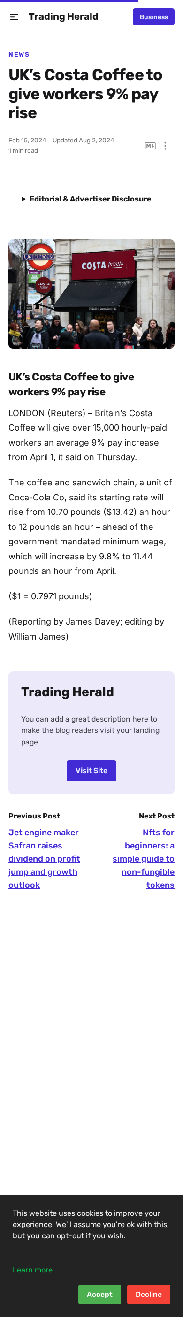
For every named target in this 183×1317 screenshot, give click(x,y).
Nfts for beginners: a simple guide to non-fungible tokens (144, 858)
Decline (149, 1294)
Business (154, 17)
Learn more (33, 1269)
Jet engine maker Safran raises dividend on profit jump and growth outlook (44, 858)
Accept (100, 1294)
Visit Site (91, 770)
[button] (14, 17)
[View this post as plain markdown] (150, 146)
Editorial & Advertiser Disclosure (91, 198)
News (19, 54)
